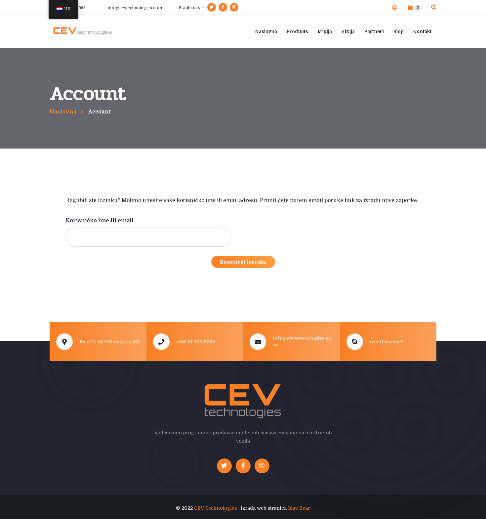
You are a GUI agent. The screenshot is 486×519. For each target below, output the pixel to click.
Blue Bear (299, 508)
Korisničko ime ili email (99, 221)
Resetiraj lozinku (243, 262)
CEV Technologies (215, 508)
